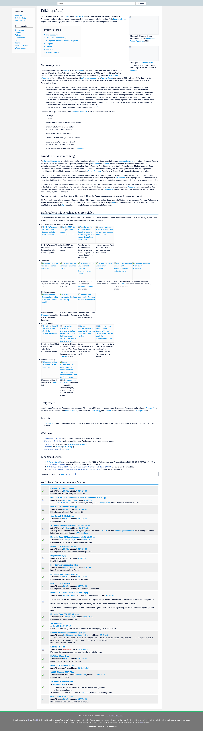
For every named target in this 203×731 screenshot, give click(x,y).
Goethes (66, 70)
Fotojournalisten (119, 19)
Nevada (108, 410)
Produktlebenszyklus (52, 161)
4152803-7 (70, 474)
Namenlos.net (81, 674)
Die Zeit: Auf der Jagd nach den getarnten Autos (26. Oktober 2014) (74, 469)
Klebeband (45, 315)
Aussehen (132, 187)
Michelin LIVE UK (70, 500)
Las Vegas (139, 410)
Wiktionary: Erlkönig (52, 441)
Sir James (67, 528)
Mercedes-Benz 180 (79, 111)
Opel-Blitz (63, 356)
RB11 (122, 283)
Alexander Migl (69, 539)
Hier (37, 720)
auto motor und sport (89, 78)
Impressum (91, 726)
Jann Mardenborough (102, 502)
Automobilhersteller (126, 161)
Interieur (106, 163)
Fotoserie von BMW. (56, 464)
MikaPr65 (67, 649)
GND (63, 474)
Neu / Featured (20, 20)
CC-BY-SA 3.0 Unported (114, 715)
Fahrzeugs (79, 16)
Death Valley (95, 410)
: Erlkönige (52, 438)
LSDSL (66, 491)
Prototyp (66, 16)
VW (62, 205)
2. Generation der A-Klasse (68, 381)
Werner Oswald (107, 78)
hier (28, 720)
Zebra (55, 382)
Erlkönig (79, 70)
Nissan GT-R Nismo (61, 502)
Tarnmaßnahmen (94, 171)
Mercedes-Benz (59, 684)
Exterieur (95, 163)
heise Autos (72, 444)
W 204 (104, 530)
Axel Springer (68, 446)
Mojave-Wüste (70, 410)
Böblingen (133, 70)
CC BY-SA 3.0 (70, 234)
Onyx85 (64, 234)
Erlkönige (47, 444)
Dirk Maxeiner (49, 423)
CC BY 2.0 (88, 500)
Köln (82, 692)
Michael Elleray (69, 595)
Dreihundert (80, 148)
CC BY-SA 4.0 (87, 539)
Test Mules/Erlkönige (52, 449)
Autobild (59, 446)
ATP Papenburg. (82, 533)
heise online (82, 444)
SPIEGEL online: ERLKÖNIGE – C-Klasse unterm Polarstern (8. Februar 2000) (79, 466)
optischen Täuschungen (87, 286)
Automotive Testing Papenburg (142, 39)
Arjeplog (149, 408)
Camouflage (108, 189)
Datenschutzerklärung (107, 726)
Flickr (67, 449)
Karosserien (120, 177)
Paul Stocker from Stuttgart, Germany (77, 635)
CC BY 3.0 (82, 558)
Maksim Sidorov (69, 567)
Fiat (113, 202)
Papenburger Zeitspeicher (124, 530)
